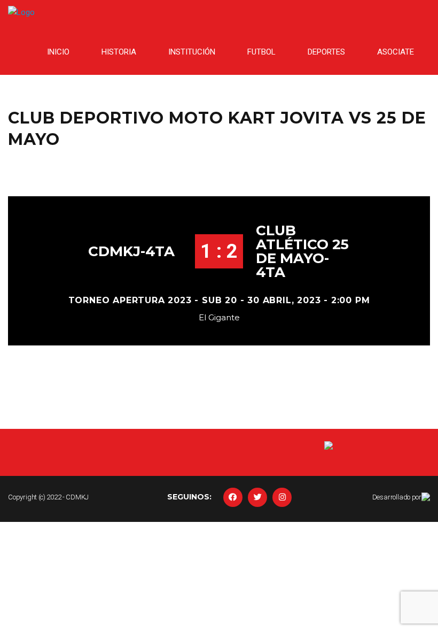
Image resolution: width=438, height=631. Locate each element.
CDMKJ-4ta (131, 251)
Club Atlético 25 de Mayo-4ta (302, 251)
